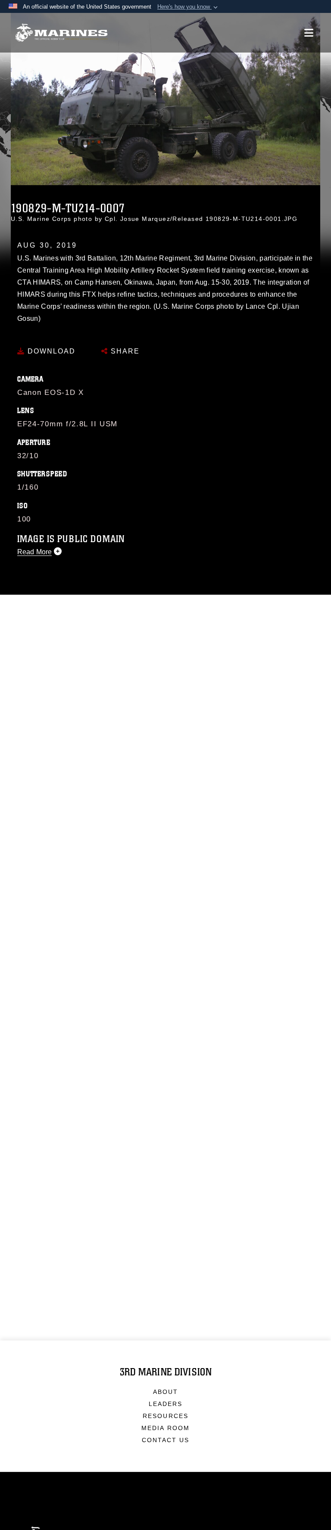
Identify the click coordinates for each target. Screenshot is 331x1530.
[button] (188, 7)
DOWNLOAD (50, 351)
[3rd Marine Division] (61, 33)
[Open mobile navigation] (309, 33)
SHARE (124, 351)
